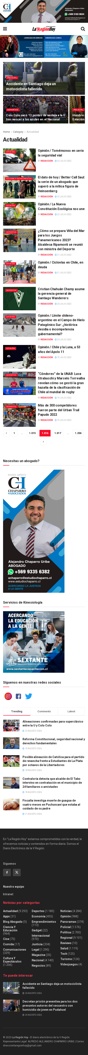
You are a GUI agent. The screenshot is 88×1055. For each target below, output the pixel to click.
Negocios (38, 965)
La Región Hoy (20, 1037)
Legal (35, 949)
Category (18, 131)
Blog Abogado (13, 921)
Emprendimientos (44, 921)
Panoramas (68, 921)
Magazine (38, 955)
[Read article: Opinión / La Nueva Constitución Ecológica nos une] (19, 213)
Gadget (37, 930)
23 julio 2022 (64, 161)
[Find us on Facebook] (7, 872)
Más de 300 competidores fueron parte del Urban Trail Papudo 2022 (58, 410)
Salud (64, 948)
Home (6, 131)
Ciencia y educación (10, 928)
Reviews (65, 943)
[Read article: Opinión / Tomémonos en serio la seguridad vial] (19, 160)
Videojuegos (69, 964)
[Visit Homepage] (44, 29)
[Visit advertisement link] (44, 11)
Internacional (41, 935)
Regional (66, 937)
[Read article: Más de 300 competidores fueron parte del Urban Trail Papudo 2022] (19, 415)
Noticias (66, 911)
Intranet (8, 894)
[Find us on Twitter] (17, 872)
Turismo (66, 959)
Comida (8, 944)
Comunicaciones (14, 949)
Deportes (12, 110)
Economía (38, 916)
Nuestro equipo (13, 886)
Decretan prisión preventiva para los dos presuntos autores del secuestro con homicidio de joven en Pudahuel (50, 1005)
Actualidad (33, 131)
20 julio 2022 (64, 304)
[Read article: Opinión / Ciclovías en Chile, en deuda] (19, 272)
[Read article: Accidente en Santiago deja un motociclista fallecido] (11, 988)
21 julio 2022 (64, 255)
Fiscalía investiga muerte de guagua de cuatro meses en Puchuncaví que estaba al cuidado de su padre (51, 804)
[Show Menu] (5, 29)
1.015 (32, 433)
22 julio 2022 (64, 196)
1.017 (57, 433)
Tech (63, 953)
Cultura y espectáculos (19, 178)
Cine (6, 939)
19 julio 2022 (64, 357)
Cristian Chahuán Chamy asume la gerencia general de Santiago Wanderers (61, 293)
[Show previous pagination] (6, 433)
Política (65, 932)
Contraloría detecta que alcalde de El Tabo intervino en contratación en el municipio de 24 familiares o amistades (52, 782)
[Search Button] (83, 29)
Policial (12, 78)
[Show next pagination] (44, 441)
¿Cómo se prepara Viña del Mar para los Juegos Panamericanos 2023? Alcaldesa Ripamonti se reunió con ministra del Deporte (61, 240)
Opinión (10, 152)
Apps (6, 916)
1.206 (78, 433)
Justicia (37, 944)
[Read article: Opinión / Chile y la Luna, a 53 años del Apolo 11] (19, 356)
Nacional (38, 960)
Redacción (47, 161)
